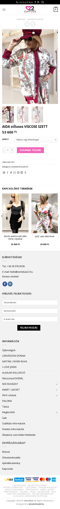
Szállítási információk (13, 423)
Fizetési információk (13, 429)
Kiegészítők (8, 412)
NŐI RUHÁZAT (10, 384)
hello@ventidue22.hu (21, 271)
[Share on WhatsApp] (4, 172)
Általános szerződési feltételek (19, 434)
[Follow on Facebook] (35, 2)
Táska (5, 406)
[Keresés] (43, 2)
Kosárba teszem (30, 150)
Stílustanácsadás (11, 457)
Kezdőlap (21, 19)
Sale (4, 418)
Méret (5, 139)
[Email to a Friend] (14, 172)
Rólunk (6, 451)
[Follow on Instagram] (38, 2)
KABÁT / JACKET (11, 389)
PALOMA (7, 401)
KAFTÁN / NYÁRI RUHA (14, 361)
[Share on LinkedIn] (22, 172)
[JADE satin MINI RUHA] (44, 213)
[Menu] (4, 9)
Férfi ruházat (9, 395)
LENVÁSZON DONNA (13, 355)
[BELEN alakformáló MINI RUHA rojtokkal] (15, 213)
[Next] (53, 66)
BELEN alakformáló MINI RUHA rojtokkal (15, 237)
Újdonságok (8, 350)
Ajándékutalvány (11, 463)
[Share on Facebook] (7, 172)
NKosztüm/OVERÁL (12, 378)
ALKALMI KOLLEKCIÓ (35, 19)
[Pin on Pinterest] (18, 172)
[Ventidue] (30, 9)
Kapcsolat (7, 468)
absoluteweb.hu (36, 504)
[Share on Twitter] (11, 172)
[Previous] (7, 66)
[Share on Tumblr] (25, 172)
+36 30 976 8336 (16, 266)
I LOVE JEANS (9, 367)
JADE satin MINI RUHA (44, 236)
